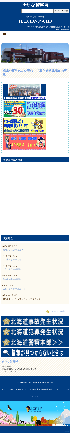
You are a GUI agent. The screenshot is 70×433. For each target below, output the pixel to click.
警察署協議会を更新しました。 (16, 279)
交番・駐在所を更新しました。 (16, 269)
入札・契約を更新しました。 (15, 289)
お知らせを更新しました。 (14, 250)
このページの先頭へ (59, 311)
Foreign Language (62, 29)
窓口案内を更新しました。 (14, 259)
